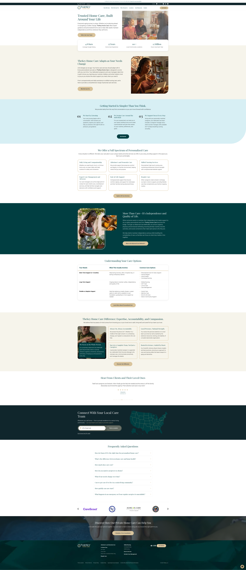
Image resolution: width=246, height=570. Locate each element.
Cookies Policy (103, 562)
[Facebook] (164, 4)
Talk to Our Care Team (86, 35)
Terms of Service (88, 562)
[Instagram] (166, 3)
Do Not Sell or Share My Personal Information (129, 562)
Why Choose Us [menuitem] (123, 8)
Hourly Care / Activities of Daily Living (108, 553)
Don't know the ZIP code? (84, 433)
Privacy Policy (96, 562)
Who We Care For (85, 89)
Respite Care (104, 556)
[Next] (167, 509)
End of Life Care (127, 551)
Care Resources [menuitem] (138, 8)
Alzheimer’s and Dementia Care (108, 545)
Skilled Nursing (127, 545)
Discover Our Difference (123, 364)
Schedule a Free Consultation (123, 533)
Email (88, 3)
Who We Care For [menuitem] (115, 8)
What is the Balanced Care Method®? (135, 243)
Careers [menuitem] (145, 8)
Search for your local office (135, 1)
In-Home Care (104, 547)
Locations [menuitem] (131, 8)
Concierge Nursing (127, 546)
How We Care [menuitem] (107, 8)
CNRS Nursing (127, 549)
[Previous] (78, 509)
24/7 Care (103, 549)
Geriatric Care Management (130, 554)
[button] (242, 566)
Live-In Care (103, 551)
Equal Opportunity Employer (113, 562)
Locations (160, 3)
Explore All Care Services (123, 196)
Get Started (164, 7)
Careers (153, 3)
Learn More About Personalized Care (123, 305)
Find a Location (81, 562)
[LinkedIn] (167, 3)
